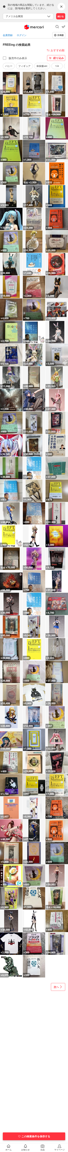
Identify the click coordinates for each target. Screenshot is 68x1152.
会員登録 (8, 35)
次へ (56, 987)
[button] (57, 27)
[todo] (63, 27)
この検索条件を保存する (35, 1136)
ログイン (22, 35)
